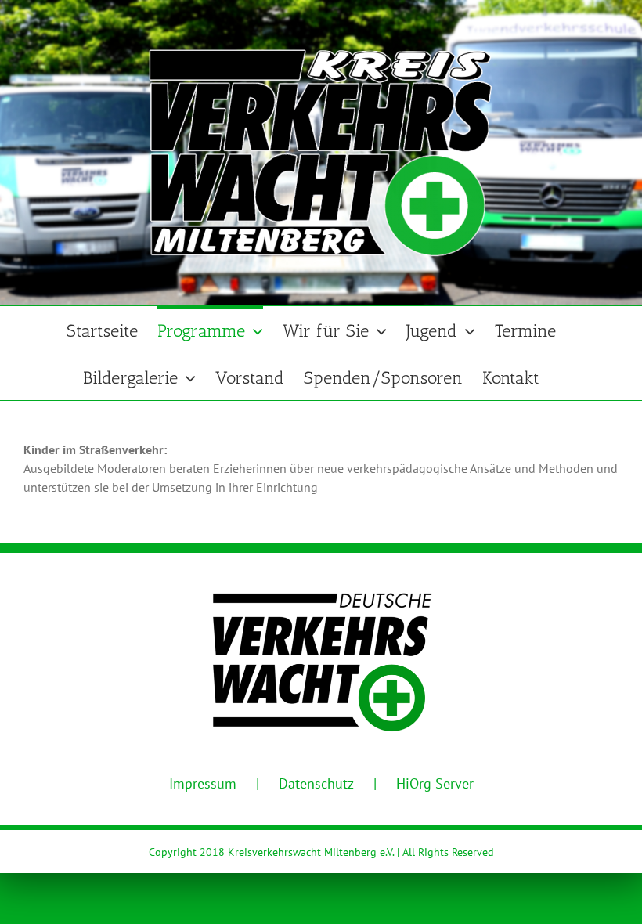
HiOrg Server (435, 783)
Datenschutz (316, 783)
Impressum (202, 783)
